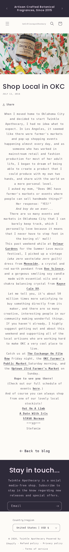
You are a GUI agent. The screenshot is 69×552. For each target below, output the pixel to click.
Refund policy (29, 543)
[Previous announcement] (7, 8)
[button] (7, 24)
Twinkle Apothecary (32, 539)
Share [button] (10, 104)
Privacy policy (53, 543)
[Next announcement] (62, 8)
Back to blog (37, 451)
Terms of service (36, 549)
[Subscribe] (57, 506)
